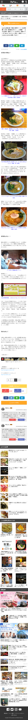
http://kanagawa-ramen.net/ (7, 370)
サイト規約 (11, 713)
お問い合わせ (14, 715)
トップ (2, 12)
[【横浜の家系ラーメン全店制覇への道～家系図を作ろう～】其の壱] (22, 45)
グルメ (5, 12)
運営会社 (6, 713)
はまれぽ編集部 (24, 49)
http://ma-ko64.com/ (6, 374)
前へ (9, 380)
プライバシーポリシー (19, 713)
